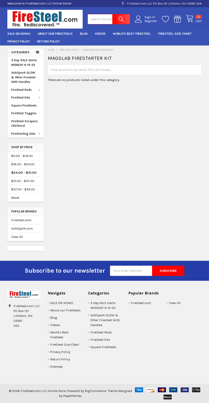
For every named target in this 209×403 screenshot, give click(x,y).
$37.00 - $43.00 (23, 189)
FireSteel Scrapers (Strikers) (24, 123)
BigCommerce (95, 391)
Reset (15, 198)
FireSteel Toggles (23, 113)
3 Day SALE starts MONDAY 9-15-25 (24, 62)
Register (151, 21)
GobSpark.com (22, 228)
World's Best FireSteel (132, 34)
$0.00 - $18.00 (22, 156)
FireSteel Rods (21, 90)
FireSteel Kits (20, 97)
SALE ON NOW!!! (18, 34)
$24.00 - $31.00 (24, 172)
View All (17, 237)
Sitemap (56, 367)
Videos (100, 34)
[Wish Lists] (168, 19)
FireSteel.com (21, 220)
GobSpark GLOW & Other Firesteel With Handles (23, 77)
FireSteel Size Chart (175, 34)
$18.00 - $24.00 (22, 164)
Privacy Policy (18, 41)
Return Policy (48, 41)
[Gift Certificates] (180, 19)
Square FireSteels (24, 105)
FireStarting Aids (23, 133)
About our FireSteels (55, 34)
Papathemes (72, 396)
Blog (84, 34)
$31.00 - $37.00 (22, 181)
